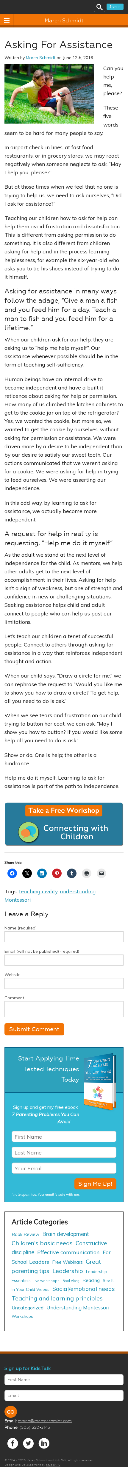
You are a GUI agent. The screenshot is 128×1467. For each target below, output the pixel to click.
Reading (91, 1280)
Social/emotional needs (83, 1288)
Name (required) (20, 928)
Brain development (65, 1234)
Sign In (115, 7)
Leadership (67, 1270)
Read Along (71, 1281)
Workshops (22, 1316)
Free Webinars (67, 1262)
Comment (14, 997)
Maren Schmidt (64, 20)
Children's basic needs (42, 1243)
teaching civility (38, 891)
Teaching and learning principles (57, 1298)
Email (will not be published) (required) (41, 951)
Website (12, 974)
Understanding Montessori (77, 1307)
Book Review (25, 1234)
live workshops (47, 1280)
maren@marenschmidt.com (45, 1420)
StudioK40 (53, 1464)
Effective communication (68, 1252)
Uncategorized (27, 1308)
